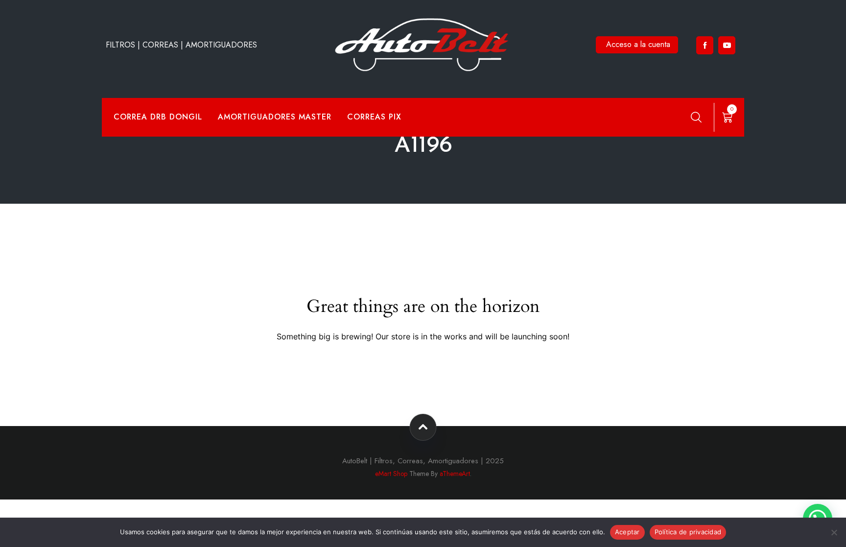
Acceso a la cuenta (638, 44)
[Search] (696, 117)
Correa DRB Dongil (158, 116)
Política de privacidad (688, 532)
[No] (834, 532)
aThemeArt (455, 473)
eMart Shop (391, 473)
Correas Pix (374, 116)
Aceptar (627, 532)
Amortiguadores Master (274, 116)
